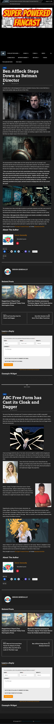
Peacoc (11, 1)
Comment (7, 344)
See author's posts (21, 236)
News (43, 50)
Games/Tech (11, 55)
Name (5, 338)
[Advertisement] (27, 36)
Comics (25, 50)
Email (21, 338)
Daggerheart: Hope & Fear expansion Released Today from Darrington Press (13, 300)
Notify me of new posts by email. (14, 358)
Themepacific (37, 718)
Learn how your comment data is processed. (29, 367)
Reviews (35, 55)
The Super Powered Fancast (22, 224)
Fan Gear (19, 59)
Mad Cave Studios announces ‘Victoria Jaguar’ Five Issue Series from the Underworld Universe (40, 300)
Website (38, 338)
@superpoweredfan (39, 224)
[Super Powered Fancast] (3, 51)
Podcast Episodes (12, 50)
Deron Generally (8, 80)
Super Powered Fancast (27, 718)
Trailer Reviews (7, 59)
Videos (35, 50)
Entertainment (23, 55)
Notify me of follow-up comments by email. (17, 355)
